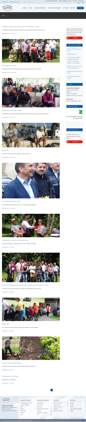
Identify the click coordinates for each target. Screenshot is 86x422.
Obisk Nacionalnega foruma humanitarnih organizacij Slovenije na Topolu (25, 285)
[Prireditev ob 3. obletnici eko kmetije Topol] (31, 225)
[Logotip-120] (6, 398)
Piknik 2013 (5, 324)
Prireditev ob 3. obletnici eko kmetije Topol (15, 240)
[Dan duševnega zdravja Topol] (31, 180)
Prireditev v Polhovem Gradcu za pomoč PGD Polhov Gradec (20, 26)
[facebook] (83, 420)
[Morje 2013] (31, 135)
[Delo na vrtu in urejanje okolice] (31, 348)
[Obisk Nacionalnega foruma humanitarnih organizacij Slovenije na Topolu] (31, 267)
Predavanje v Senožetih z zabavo (12, 110)
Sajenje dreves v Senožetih (10, 376)
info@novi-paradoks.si (15, 1)
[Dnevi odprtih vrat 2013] (31, 50)
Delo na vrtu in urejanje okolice (11, 363)
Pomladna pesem (71, 54)
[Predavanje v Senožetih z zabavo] (31, 92)
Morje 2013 (5, 150)
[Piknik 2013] (31, 309)
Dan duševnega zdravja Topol (11, 201)
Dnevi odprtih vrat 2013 (9, 65)
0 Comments (13, 33)
